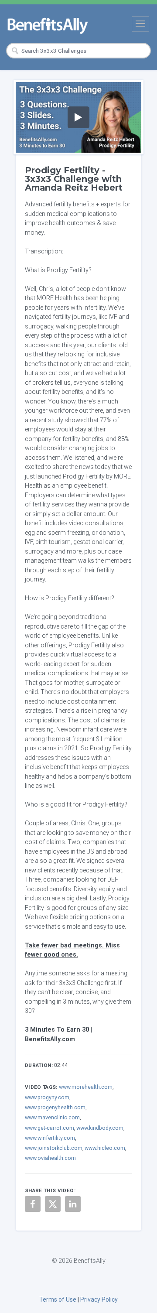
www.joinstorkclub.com (53, 1148)
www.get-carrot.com (49, 1128)
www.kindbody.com (99, 1128)
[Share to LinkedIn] (73, 1204)
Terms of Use (57, 1299)
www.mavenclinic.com (52, 1117)
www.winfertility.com (50, 1138)
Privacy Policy (99, 1299)
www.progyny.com (47, 1097)
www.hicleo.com (105, 1148)
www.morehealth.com (86, 1087)
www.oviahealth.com (50, 1158)
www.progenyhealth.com (55, 1107)
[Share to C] (53, 1204)
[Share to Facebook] (33, 1204)
